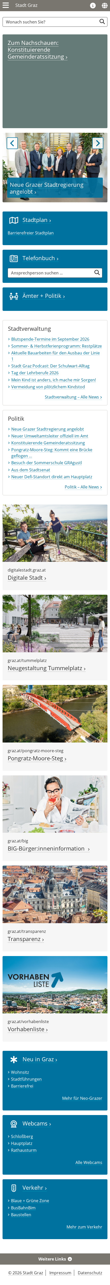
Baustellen (21, 1214)
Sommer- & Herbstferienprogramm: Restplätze (56, 346)
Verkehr (34, 1187)
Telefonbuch (40, 258)
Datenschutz (90, 1273)
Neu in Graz (39, 1059)
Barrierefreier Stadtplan (31, 233)
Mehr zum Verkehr (84, 1227)
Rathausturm (24, 1150)
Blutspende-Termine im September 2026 (50, 339)
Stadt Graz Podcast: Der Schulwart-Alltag (50, 366)
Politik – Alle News (82, 487)
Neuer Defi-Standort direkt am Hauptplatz (51, 477)
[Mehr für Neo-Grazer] (14, 1059)
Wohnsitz (20, 1072)
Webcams (36, 1123)
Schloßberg (22, 1136)
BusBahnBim (23, 1208)
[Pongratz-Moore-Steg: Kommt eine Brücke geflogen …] (55, 713)
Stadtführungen (26, 1079)
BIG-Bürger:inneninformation (48, 848)
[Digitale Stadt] (55, 533)
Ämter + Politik (43, 296)
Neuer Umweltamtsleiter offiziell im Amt (49, 436)
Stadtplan (36, 220)
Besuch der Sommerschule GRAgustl (46, 463)
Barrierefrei (22, 1086)
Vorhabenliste (27, 1029)
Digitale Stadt (26, 577)
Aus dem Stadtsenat (30, 470)
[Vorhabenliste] (55, 984)
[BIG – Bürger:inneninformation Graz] (55, 803)
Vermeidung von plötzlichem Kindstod (48, 387)
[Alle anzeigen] (14, 1124)
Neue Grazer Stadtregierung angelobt (46, 188)
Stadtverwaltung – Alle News (72, 397)
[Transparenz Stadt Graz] (55, 894)
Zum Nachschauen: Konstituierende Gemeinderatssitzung (36, 49)
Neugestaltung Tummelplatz (46, 668)
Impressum (60, 1273)
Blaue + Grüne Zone (30, 1200)
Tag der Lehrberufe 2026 (35, 373)
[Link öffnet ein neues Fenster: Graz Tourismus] (93, 6)
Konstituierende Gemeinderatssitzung (48, 443)
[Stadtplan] (14, 220)
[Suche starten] (102, 21)
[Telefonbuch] (14, 258)
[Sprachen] (104, 5)
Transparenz (25, 939)
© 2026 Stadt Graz (25, 1273)
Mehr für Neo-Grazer (82, 1098)
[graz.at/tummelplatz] (55, 623)
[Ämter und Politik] (14, 296)
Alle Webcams (88, 1162)
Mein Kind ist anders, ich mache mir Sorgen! (53, 380)
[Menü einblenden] (6, 5)
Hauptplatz (21, 1143)
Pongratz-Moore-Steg (36, 758)
